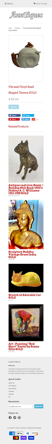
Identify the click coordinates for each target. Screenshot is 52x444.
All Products (12, 386)
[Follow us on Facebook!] (10, 418)
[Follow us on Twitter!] (15, 418)
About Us (11, 383)
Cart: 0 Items (41, 4)
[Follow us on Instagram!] (19, 418)
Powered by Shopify (34, 428)
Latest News (14, 362)
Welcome (11, 365)
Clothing (11, 391)
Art (9, 397)
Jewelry (11, 394)
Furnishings (12, 388)
